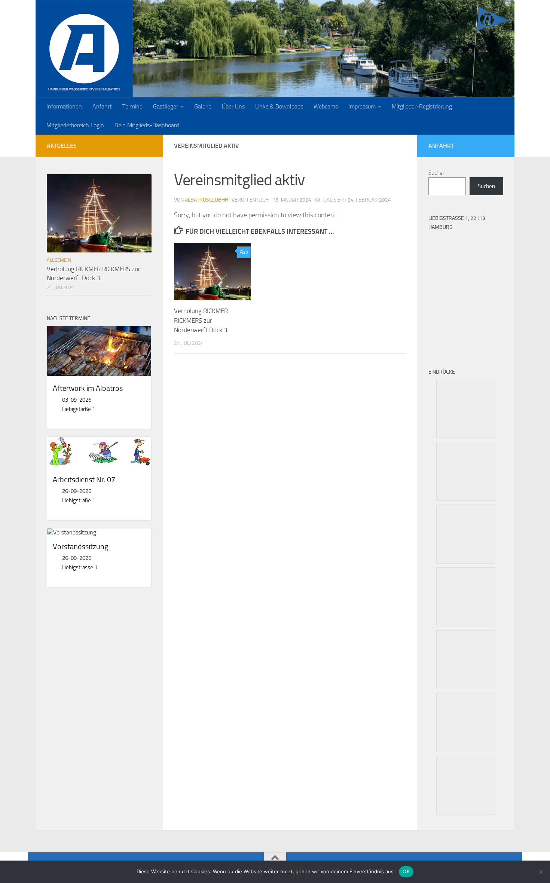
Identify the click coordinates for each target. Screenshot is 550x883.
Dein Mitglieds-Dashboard (146, 125)
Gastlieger (165, 106)
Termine (132, 106)
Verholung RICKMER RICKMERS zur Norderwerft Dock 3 (201, 320)
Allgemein (59, 260)
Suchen (437, 172)
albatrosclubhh (206, 200)
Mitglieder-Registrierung (422, 106)
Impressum (362, 106)
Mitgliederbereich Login (75, 125)
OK (406, 871)
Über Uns (233, 106)
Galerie (202, 106)
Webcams (326, 106)
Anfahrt (102, 106)
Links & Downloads (279, 106)
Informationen (64, 106)
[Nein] (540, 872)
